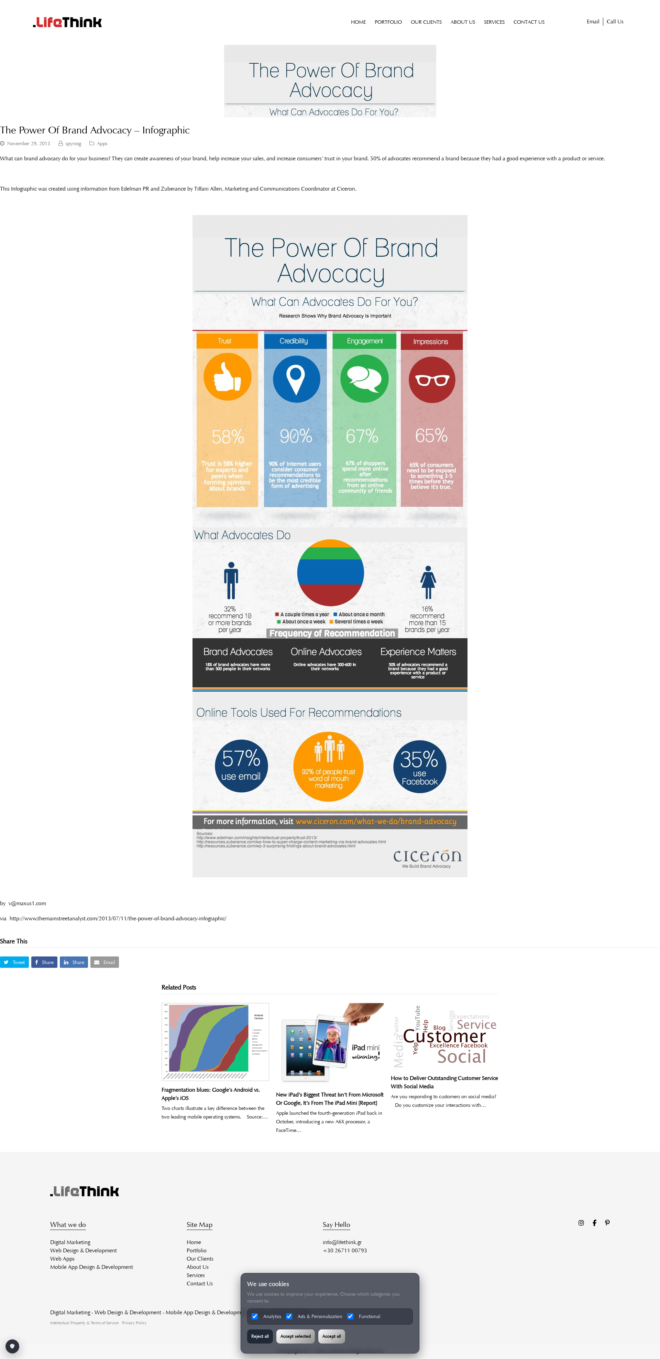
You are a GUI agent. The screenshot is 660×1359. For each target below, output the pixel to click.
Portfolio (197, 1250)
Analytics (272, 1316)
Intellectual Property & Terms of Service (84, 1322)
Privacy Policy (134, 1322)
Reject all (260, 1336)
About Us (198, 1267)
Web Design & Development (83, 1250)
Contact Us (200, 1283)
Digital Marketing (70, 1242)
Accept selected (295, 1336)
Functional (369, 1316)
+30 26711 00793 (345, 1250)
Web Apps (62, 1258)
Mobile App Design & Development (91, 1267)
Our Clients (200, 1258)
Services (196, 1275)
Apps (102, 143)
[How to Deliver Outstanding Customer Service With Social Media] (444, 1036)
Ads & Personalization (320, 1316)
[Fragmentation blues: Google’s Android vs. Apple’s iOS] (215, 1042)
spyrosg (73, 143)
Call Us (615, 21)
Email (593, 21)
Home (194, 1242)
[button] (14, 962)
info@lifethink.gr (342, 1242)
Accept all (331, 1336)
